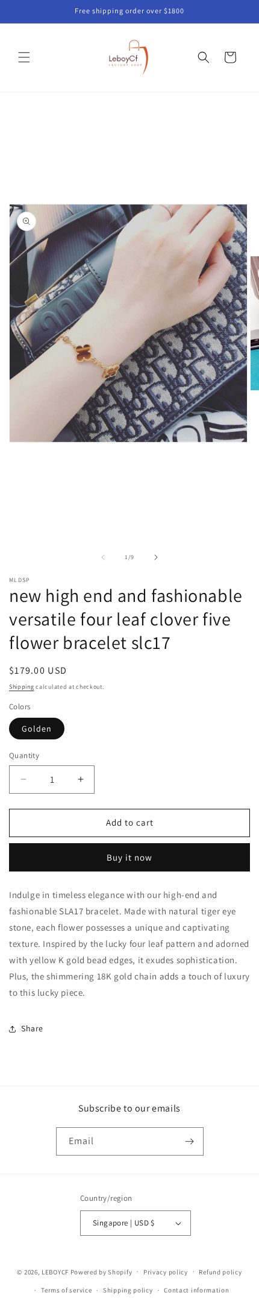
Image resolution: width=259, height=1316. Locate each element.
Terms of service (66, 1290)
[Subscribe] (189, 1141)
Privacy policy (165, 1272)
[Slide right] (156, 557)
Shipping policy (128, 1290)
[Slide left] (103, 557)
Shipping (21, 687)
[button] (24, 57)
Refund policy (220, 1272)
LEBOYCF (55, 1271)
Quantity (24, 755)
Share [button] (32, 1028)
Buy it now (129, 857)
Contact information (196, 1290)
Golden (37, 728)
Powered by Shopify (101, 1271)
